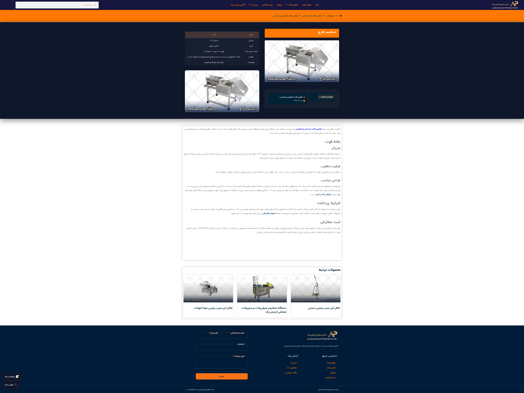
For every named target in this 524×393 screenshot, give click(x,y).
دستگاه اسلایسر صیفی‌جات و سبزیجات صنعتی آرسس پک (264, 310)
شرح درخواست (239, 356)
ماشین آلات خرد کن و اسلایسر (308, 129)
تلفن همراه (214, 333)
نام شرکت (241, 344)
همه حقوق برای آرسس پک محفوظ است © (200, 389)
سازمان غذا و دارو (323, 194)
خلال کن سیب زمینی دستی (324, 308)
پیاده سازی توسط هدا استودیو (328, 389)
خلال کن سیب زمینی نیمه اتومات (213, 308)
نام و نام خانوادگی (238, 333)
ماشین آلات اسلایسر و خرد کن (291, 97)
